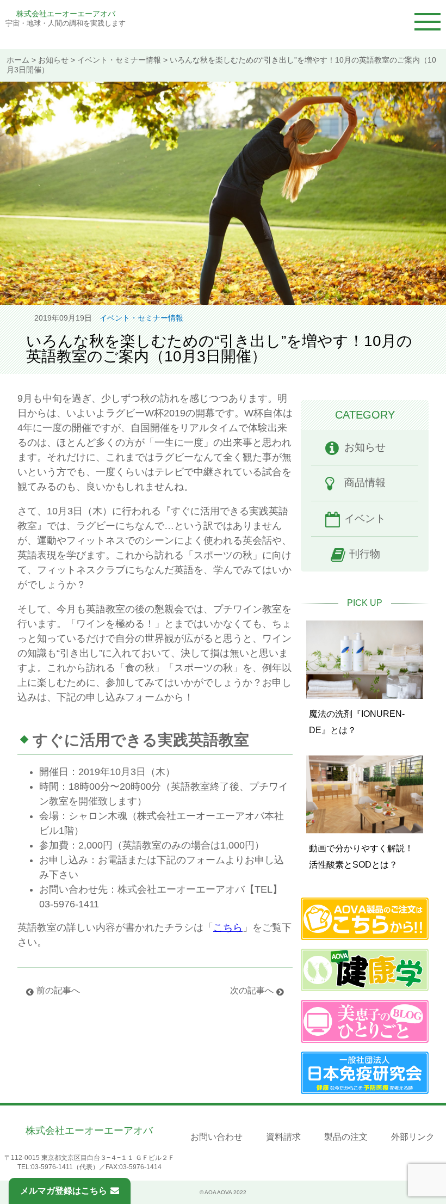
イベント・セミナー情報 (119, 60)
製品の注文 (346, 1136)
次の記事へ (252, 990)
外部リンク (413, 1136)
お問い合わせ (216, 1136)
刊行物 (364, 554)
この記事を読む (364, 676)
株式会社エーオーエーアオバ (65, 13)
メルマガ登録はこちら (63, 1190)
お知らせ (53, 60)
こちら (228, 927)
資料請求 (283, 1136)
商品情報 (365, 482)
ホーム (18, 60)
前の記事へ (58, 990)
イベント (365, 518)
